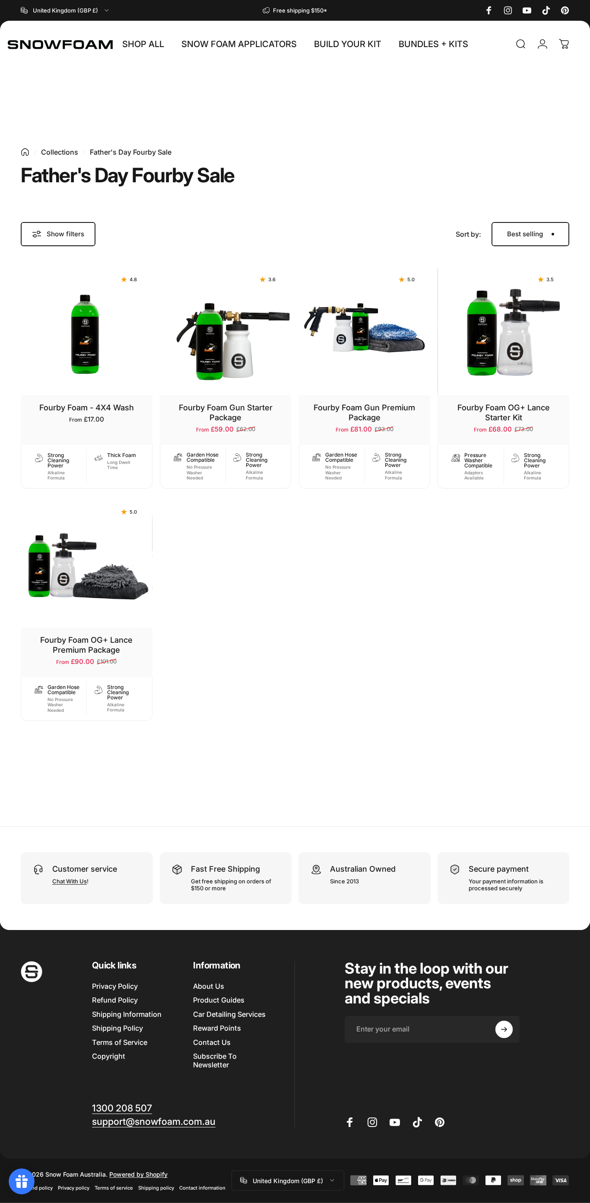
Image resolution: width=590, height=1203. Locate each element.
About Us (208, 986)
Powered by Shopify (138, 1174)
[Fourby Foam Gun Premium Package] (365, 329)
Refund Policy (115, 1000)
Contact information (202, 1187)
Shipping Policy (117, 1028)
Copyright (108, 1056)
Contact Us (212, 1042)
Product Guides (218, 1000)
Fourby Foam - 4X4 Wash (86, 407)
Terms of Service (119, 1042)
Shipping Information (127, 1014)
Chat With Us (69, 881)
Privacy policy (73, 1187)
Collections (59, 152)
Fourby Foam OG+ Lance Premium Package (86, 644)
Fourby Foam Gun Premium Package (364, 412)
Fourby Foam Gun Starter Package (226, 412)
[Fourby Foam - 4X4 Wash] (86, 329)
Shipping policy (156, 1187)
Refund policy (37, 1187)
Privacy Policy (115, 986)
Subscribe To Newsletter (215, 1060)
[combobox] (65, 10)
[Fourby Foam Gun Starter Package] (226, 329)
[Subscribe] (504, 1029)
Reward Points (217, 1028)
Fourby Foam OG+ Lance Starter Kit (503, 412)
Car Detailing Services (229, 1014)
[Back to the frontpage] (25, 152)
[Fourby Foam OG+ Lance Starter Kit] (503, 329)
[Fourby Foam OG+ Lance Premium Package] (86, 562)
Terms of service (114, 1187)
